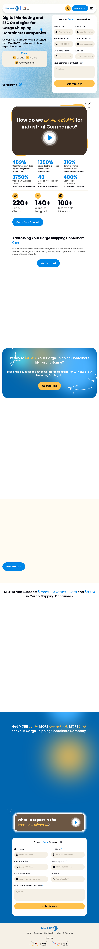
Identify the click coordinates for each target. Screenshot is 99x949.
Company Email (83, 38)
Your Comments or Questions (68, 63)
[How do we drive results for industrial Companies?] (49, 108)
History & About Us (64, 933)
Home (28, 933)
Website (79, 51)
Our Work (48, 933)
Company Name (62, 51)
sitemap (49, 938)
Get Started (80, 8)
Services (38, 933)
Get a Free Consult (27, 222)
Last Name (80, 26)
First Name (59, 26)
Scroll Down (9, 85)
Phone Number (61, 38)
